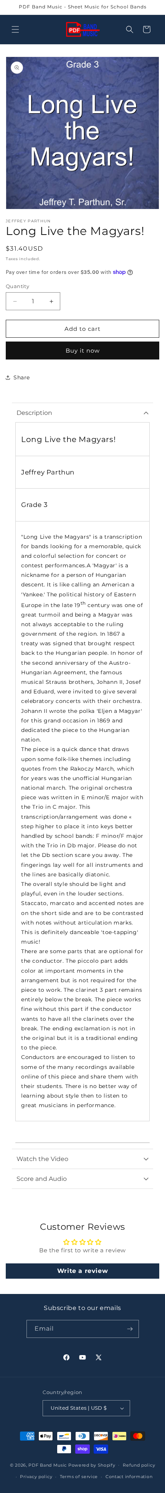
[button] (15, 29)
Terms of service (79, 1476)
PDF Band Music (47, 1464)
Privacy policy (36, 1476)
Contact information (129, 1476)
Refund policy (139, 1465)
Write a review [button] (82, 1270)
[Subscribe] (130, 1329)
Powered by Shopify (92, 1464)
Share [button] (21, 377)
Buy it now (83, 350)
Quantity (17, 286)
